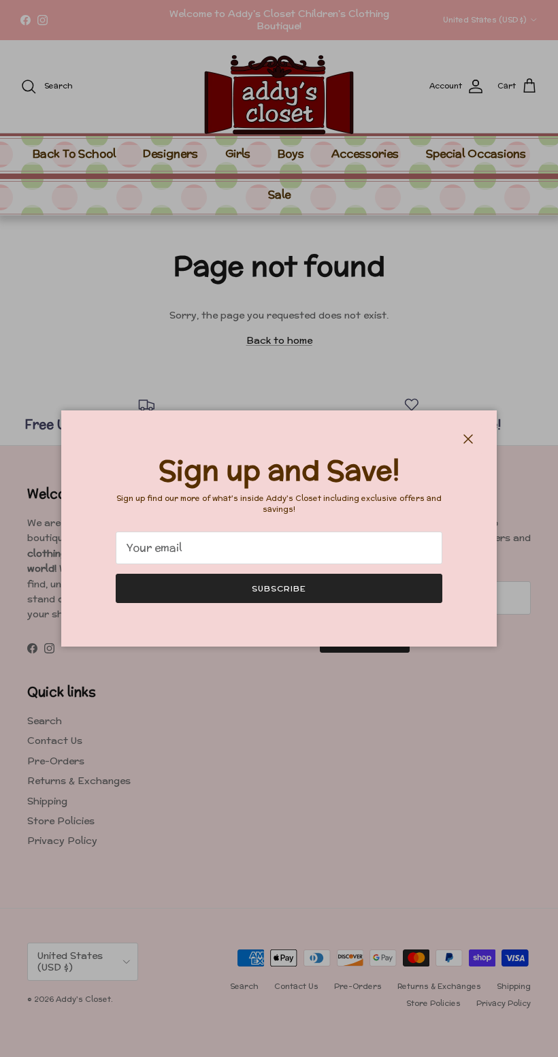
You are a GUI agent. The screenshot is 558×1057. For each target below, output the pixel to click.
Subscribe (279, 588)
